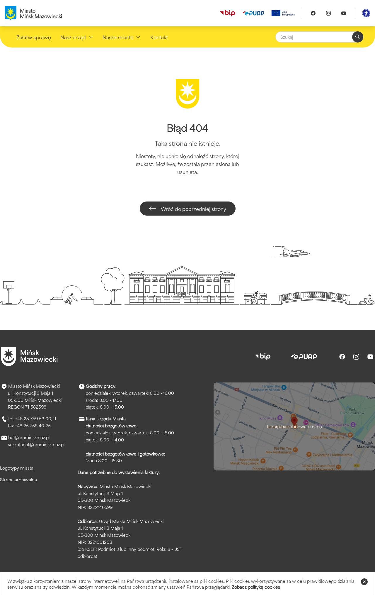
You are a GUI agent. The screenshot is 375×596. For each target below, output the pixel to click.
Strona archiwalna (18, 479)
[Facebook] (313, 13)
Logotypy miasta (16, 467)
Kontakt (159, 37)
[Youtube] (344, 13)
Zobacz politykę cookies (256, 586)
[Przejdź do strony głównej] (29, 356)
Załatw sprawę (33, 37)
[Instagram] (328, 13)
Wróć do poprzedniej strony (193, 208)
